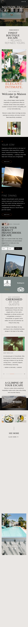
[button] (14, 402)
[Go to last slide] (3, 418)
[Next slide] (25, 418)
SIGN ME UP (18, 248)
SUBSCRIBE (14, 528)
